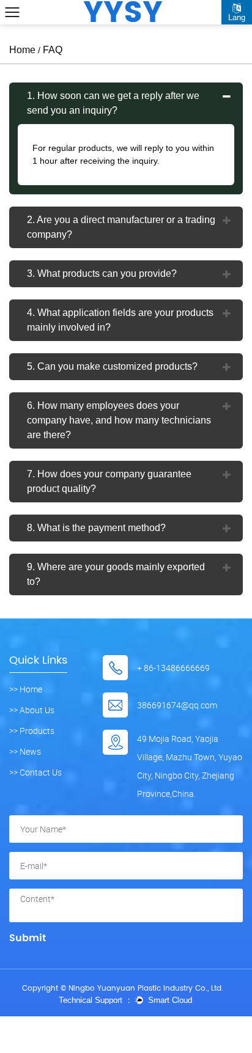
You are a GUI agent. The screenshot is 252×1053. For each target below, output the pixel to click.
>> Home (25, 689)
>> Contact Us (35, 772)
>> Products (31, 731)
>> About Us (31, 710)
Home (22, 50)
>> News (25, 751)
